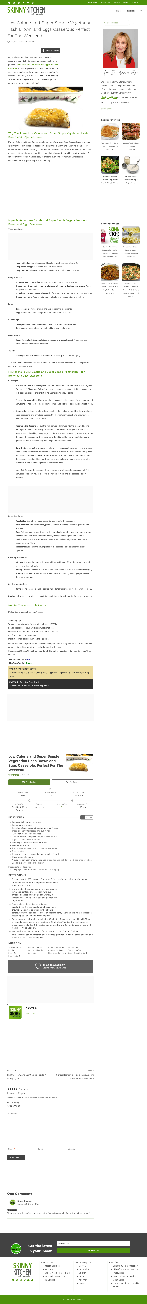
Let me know (49, 968)
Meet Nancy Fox (106, 2)
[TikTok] (33, 3)
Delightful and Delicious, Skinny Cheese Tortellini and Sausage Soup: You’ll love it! (131, 290)
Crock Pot (83, 1276)
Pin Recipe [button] (73, 782)
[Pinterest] (14, 3)
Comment (13, 1114)
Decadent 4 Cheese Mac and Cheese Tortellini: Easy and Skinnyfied (130, 251)
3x (91, 817)
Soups (82, 1283)
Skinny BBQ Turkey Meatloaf (125, 1266)
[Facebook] (9, 3)
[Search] (134, 23)
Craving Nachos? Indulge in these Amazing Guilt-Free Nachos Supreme (75, 1075)
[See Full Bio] (37, 1013)
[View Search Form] (141, 10)
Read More (106, 108)
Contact (125, 2)
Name (11, 1149)
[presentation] (110, 131)
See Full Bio (31, 1013)
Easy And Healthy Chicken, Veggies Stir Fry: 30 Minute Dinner (109, 180)
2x (87, 817)
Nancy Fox (13, 42)
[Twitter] (23, 3)
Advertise (117, 2)
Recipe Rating (13, 1102)
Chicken (82, 1273)
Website (71, 1149)
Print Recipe (30, 782)
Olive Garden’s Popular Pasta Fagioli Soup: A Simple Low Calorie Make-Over (110, 288)
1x (83, 817)
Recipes (131, 10)
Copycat (82, 1266)
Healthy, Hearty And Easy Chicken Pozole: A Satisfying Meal (26, 1075)
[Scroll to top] (143, 1283)
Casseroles (84, 1269)
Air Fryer (83, 1280)
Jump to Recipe (52, 51)
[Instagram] (19, 3)
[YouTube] (28, 3)
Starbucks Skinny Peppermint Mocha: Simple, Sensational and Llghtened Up (110, 251)
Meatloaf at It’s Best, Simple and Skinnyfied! (131, 146)
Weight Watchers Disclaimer (57, 1273)
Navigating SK (92, 2)
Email (41, 1149)
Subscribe (135, 2)
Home (118, 10)
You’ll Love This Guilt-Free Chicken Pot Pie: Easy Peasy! (109, 146)
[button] (9, 774)
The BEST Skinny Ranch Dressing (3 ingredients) (131, 180)
